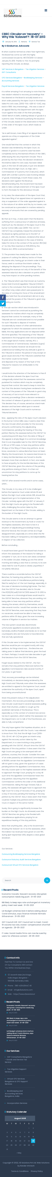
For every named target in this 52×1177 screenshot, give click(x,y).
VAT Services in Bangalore (12, 69)
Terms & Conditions (20, 1171)
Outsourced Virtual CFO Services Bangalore (20, 865)
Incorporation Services (17, 1103)
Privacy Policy (37, 1171)
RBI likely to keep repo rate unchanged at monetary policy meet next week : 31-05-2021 (26, 903)
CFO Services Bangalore (12, 77)
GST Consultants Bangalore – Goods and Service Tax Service (18, 1059)
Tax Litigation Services (35, 69)
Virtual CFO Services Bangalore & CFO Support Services (16, 1081)
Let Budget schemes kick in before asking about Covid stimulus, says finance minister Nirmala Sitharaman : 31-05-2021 (24, 914)
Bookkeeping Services (33, 77)
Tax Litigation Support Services (15, 1070)
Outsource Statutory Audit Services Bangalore (21, 859)
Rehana (24, 42)
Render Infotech (27, 1166)
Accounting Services (10, 81)
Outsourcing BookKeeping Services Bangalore (21, 854)
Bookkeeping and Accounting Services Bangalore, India (14, 1093)
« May (19, 1153)
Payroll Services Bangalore (13, 86)
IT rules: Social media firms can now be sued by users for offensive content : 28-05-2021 (24, 934)
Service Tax (36, 42)
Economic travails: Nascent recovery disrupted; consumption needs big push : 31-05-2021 (24, 895)
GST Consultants (9, 72)
